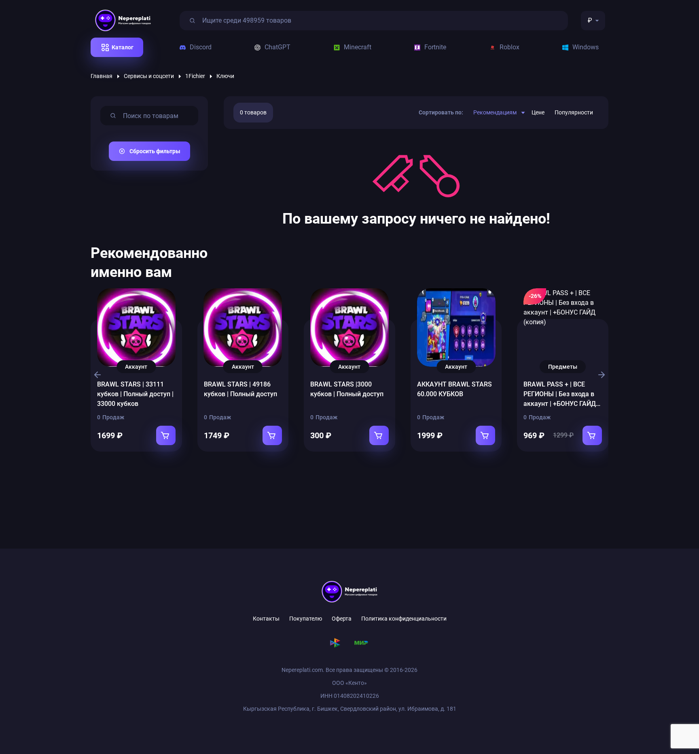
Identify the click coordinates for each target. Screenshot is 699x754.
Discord (201, 47)
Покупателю (305, 618)
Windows (585, 47)
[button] (96, 375)
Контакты (266, 618)
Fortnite (435, 47)
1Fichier (195, 76)
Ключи (225, 76)
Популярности (574, 112)
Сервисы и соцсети (149, 76)
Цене (538, 112)
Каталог (122, 47)
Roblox (509, 47)
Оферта (342, 618)
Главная (101, 76)
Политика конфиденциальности (404, 618)
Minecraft (357, 47)
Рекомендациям (495, 112)
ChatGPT (277, 47)
